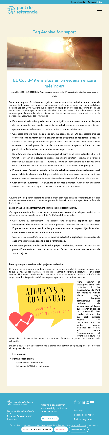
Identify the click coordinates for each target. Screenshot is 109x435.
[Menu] (98, 10)
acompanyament (51, 92)
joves (89, 92)
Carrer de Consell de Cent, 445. (20, 412)
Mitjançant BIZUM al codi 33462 (30, 366)
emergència (72, 92)
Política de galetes (83, 419)
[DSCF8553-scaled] (54, 53)
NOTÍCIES (33, 92)
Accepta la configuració (37, 429)
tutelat (54, 96)
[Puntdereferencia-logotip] (22, 10)
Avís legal (79, 410)
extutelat (82, 92)
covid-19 (63, 92)
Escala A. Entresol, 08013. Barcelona (20, 418)
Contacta (92, 2)
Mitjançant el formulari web (29, 362)
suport (94, 92)
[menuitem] (78, 2)
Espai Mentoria (78, 2)
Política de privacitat (84, 414)
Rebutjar (61, 429)
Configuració (78, 429)
